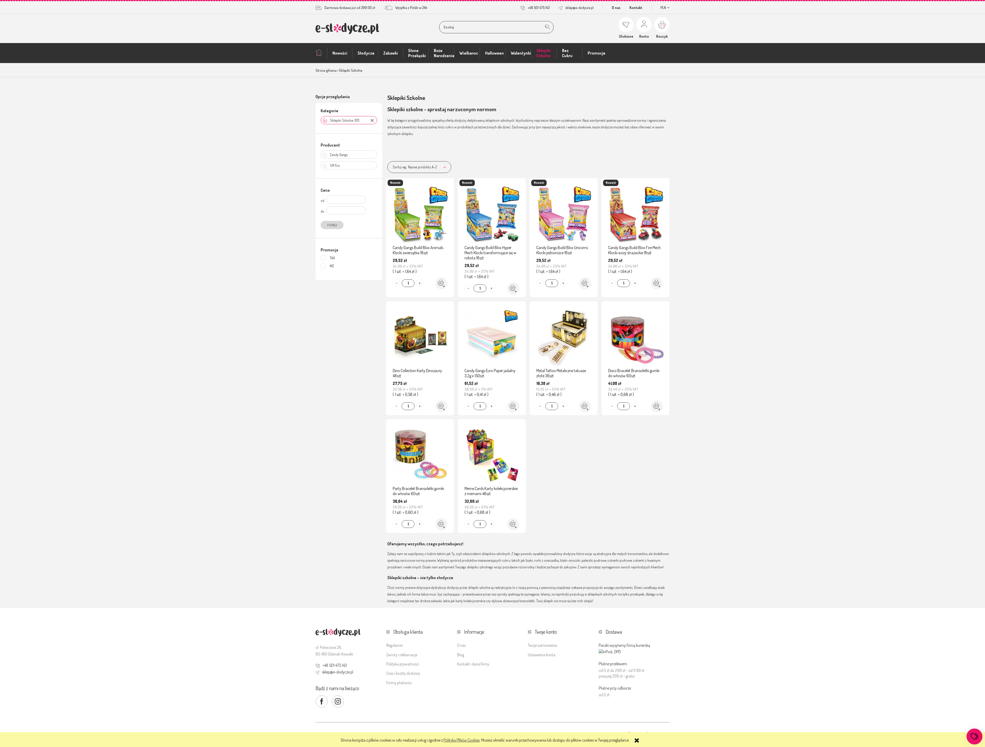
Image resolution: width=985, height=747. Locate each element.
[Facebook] (322, 701)
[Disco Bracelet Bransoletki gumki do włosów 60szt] (635, 336)
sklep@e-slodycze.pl (579, 7)
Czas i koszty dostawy (403, 673)
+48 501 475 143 (539, 7)
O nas (616, 7)
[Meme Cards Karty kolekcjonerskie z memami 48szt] (492, 454)
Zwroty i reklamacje (401, 654)
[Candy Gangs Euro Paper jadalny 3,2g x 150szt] (492, 336)
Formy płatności (399, 682)
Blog (460, 654)
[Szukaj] (547, 27)
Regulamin (394, 645)
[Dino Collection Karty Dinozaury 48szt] (420, 336)
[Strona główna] (347, 28)
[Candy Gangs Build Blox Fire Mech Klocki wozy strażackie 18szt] (635, 213)
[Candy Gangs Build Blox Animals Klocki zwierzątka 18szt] (420, 213)
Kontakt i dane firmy (473, 664)
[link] (349, 120)
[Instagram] (338, 701)
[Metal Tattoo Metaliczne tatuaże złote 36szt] (564, 336)
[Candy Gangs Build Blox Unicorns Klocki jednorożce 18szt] (564, 213)
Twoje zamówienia (542, 645)
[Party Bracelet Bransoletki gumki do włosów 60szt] (420, 454)
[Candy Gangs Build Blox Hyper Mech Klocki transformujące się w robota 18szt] (492, 213)
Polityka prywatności (402, 664)
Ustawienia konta (541, 654)
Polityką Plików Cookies (462, 740)
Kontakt (635, 7)
